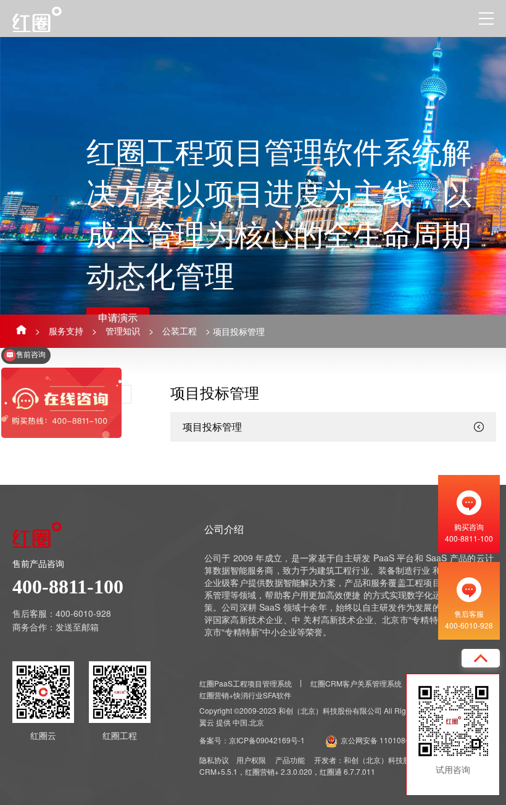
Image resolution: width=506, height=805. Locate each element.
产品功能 (290, 759)
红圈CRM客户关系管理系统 (356, 683)
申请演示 (118, 317)
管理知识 (123, 330)
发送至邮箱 (77, 627)
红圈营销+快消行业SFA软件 (245, 695)
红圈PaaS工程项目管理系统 (245, 683)
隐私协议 (214, 759)
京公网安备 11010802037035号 (394, 740)
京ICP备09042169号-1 (267, 740)
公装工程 (179, 330)
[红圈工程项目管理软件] (50, 19)
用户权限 (251, 759)
